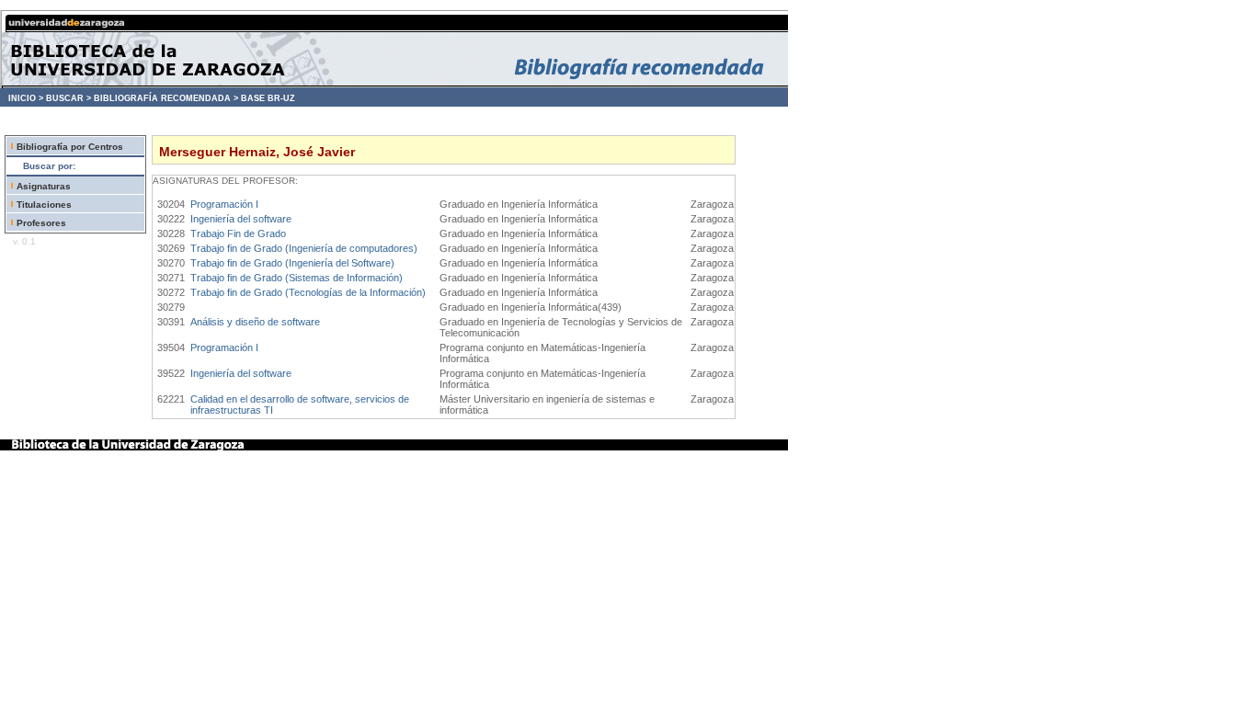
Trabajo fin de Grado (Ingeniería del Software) (292, 262)
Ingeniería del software (240, 218)
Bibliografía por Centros (70, 147)
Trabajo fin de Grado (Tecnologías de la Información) (308, 292)
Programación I (224, 204)
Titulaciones (44, 204)
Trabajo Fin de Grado (238, 233)
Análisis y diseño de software (255, 321)
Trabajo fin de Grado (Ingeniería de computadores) (303, 248)
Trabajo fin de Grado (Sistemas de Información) (296, 277)
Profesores (41, 223)
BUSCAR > (68, 98)
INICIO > (25, 98)
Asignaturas (44, 186)
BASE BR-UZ (268, 98)
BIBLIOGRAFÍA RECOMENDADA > (166, 98)
